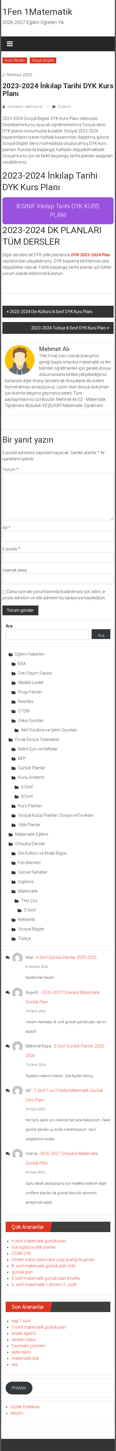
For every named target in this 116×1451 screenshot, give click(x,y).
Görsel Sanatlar (32, 872)
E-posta (11, 549)
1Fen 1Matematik (37, 12)
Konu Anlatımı (31, 777)
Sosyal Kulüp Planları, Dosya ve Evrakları (56, 815)
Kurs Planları (15, 60)
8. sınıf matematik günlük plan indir (44, 1265)
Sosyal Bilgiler (43, 60)
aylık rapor (21, 1352)
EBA (22, 663)
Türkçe (24, 938)
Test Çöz (29, 900)
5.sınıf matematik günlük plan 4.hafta (46, 1278)
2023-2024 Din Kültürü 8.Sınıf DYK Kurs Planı (51, 311)
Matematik (28, 891)
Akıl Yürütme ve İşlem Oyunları (49, 730)
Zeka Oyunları (31, 720)
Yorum (10, 469)
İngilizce (25, 881)
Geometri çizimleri (28, 1345)
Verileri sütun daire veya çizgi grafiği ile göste (53, 1259)
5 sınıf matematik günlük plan (39, 1327)
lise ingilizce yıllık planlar (34, 1247)
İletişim (16, 1413)
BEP (22, 758)
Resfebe (25, 701)
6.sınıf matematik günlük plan (39, 1241)
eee (15, 1364)
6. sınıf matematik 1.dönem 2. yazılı (44, 1284)
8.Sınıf (27, 796)
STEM (23, 711)
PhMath (19, 1388)
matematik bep (25, 1358)
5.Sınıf (27, 786)
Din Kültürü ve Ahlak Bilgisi (42, 853)
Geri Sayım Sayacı (35, 673)
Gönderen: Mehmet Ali (25, 107)
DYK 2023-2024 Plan (90, 254)
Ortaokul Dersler (30, 843)
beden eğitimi (24, 1333)
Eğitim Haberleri (29, 654)
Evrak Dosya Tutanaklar (37, 739)
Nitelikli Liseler (31, 682)
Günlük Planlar (31, 767)
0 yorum (64, 107)
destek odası (23, 1339)
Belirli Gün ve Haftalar (38, 749)
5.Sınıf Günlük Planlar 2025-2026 (66, 957)
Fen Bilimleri (29, 862)
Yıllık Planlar (29, 824)
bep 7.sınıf (21, 1321)
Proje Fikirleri (30, 692)
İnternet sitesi (14, 570)
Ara (9, 626)
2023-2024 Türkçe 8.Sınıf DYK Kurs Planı (68, 328)
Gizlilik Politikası (25, 1406)
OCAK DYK (22, 1253)
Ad (6, 527)
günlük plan (22, 1272)
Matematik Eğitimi (31, 834)
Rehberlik (26, 919)
